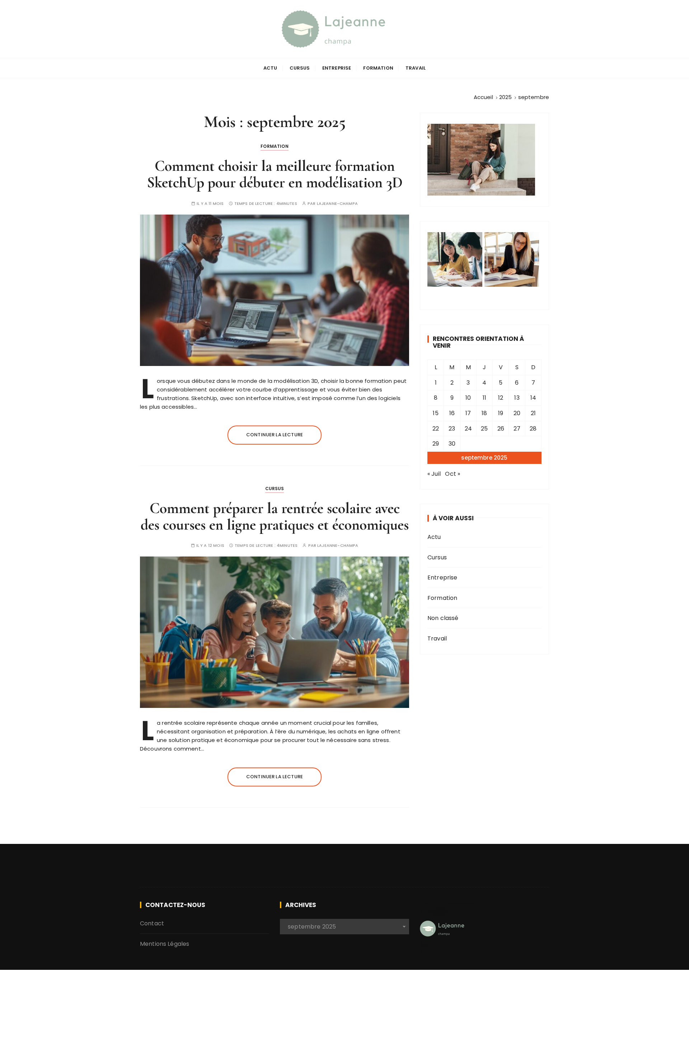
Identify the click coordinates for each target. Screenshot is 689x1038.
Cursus (300, 68)
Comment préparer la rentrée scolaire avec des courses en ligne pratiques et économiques (275, 516)
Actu (270, 68)
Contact (152, 923)
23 (452, 428)
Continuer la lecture (274, 434)
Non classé (443, 618)
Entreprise (336, 68)
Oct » (452, 474)
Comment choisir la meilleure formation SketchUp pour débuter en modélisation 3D (275, 174)
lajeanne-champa (337, 204)
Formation (378, 68)
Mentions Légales (164, 944)
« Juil (434, 474)
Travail (416, 68)
